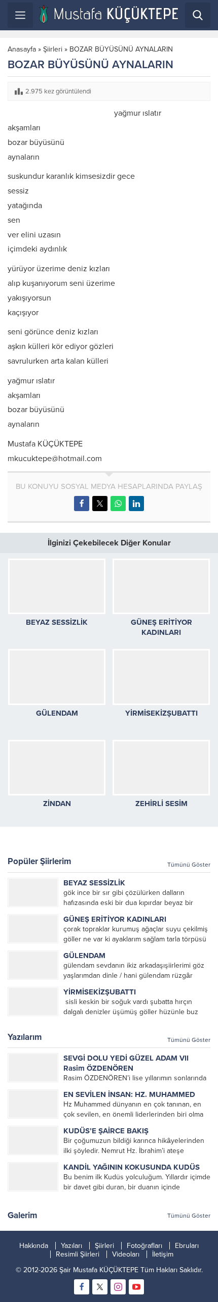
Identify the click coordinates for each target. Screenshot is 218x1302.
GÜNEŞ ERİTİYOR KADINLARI (114, 919)
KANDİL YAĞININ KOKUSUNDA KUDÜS (131, 1167)
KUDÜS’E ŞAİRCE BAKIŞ (106, 1130)
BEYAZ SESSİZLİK (57, 622)
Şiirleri (52, 49)
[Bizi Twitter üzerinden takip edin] (99, 1286)
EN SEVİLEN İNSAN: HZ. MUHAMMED (129, 1094)
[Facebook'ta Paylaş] (81, 503)
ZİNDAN (57, 803)
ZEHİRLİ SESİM (161, 803)
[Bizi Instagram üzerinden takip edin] (118, 1286)
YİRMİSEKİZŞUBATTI (161, 713)
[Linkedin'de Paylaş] (136, 503)
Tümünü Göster (188, 864)
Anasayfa (22, 49)
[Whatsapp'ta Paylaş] (118, 503)
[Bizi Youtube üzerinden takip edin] (136, 1286)
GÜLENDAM (57, 713)
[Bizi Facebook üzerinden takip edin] (81, 1286)
